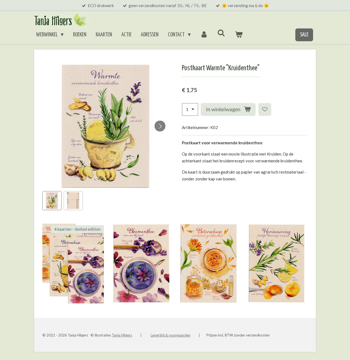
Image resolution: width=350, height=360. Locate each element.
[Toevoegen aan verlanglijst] (264, 109)
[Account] (204, 35)
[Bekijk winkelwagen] (238, 35)
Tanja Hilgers (122, 335)
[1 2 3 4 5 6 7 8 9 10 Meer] (190, 109)
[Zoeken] (221, 33)
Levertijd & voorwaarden (170, 335)
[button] (52, 200)
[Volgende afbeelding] (159, 126)
